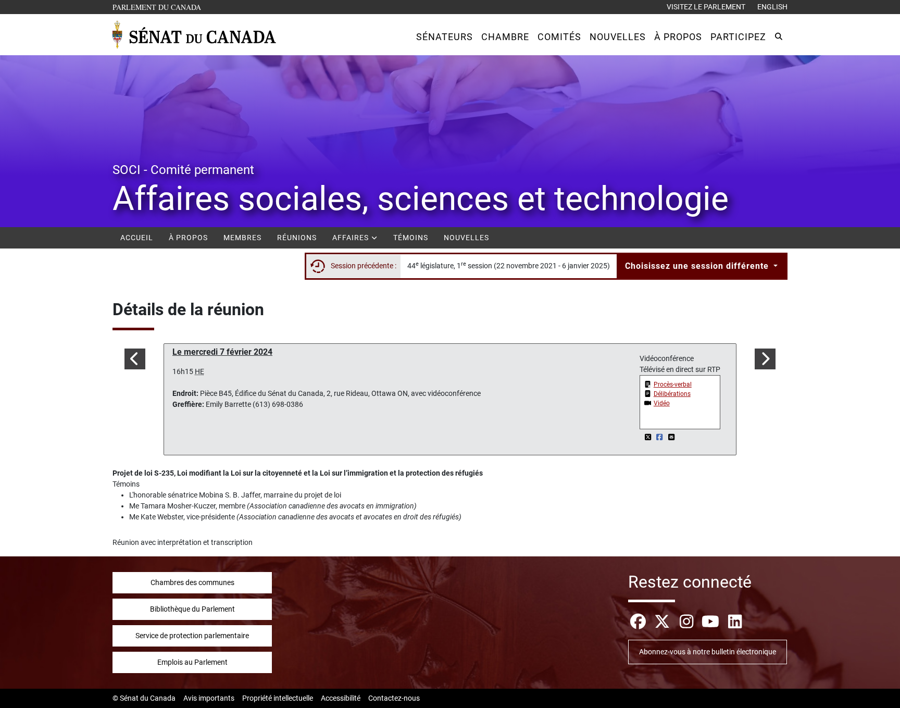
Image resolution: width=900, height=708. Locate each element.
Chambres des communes (192, 582)
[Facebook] (660, 437)
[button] (444, 36)
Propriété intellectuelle (277, 698)
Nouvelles (466, 237)
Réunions (297, 237)
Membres (242, 237)
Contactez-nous (394, 698)
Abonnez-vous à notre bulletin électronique (707, 652)
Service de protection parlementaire (192, 635)
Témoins (410, 237)
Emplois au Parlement (192, 662)
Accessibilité (340, 698)
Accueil (136, 237)
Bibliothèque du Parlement (192, 609)
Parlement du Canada (159, 7)
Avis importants (208, 698)
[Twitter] (648, 437)
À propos (188, 237)
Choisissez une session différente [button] (698, 266)
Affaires (351, 237)
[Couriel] (671, 437)
